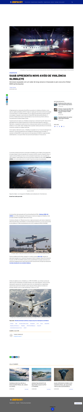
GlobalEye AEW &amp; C (14, 325)
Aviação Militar (13, 72)
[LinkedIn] (7, 102)
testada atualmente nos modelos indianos (20, 263)
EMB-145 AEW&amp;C (31, 325)
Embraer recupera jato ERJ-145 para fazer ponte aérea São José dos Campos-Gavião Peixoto (65, 110)
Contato (17, 403)
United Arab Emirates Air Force (16, 327)
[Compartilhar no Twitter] (57, 126)
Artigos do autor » (18, 336)
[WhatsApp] (7, 95)
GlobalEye (23, 325)
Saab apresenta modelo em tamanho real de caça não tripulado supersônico (63, 384)
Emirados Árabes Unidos (23, 323)
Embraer (11, 323)
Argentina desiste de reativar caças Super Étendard (65, 117)
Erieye (41, 323)
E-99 (37, 323)
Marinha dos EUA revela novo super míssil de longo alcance (65, 104)
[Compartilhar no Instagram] (59, 126)
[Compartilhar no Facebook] (55, 126)
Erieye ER (39, 325)
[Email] (7, 104)
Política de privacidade (25, 403)
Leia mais (26, 389)
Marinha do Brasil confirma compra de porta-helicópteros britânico (32, 320)
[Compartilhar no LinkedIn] (62, 126)
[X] (7, 99)
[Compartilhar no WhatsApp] (64, 126)
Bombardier (32, 323)
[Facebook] (7, 97)
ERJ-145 (40, 256)
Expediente (12, 403)
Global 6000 (47, 323)
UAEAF (25, 327)
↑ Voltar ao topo (78, 403)
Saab (16, 323)
